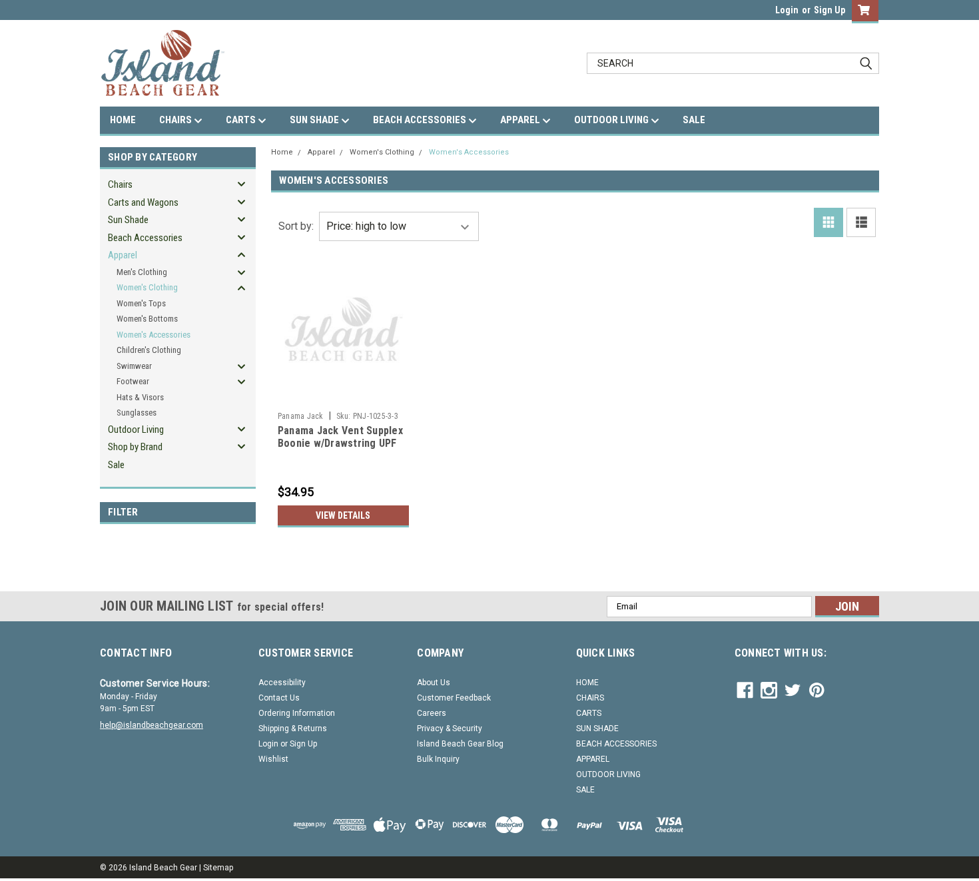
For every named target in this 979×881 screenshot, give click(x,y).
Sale (116, 465)
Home (282, 152)
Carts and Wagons (143, 202)
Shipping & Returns (292, 728)
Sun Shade (128, 220)
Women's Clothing (147, 287)
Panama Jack (301, 416)
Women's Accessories (153, 335)
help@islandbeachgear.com (151, 725)
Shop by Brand (135, 447)
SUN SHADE (315, 120)
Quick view (343, 395)
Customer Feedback (454, 698)
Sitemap (218, 867)
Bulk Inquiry (438, 759)
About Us (433, 682)
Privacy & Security (449, 728)
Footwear (133, 381)
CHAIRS (176, 120)
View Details (343, 515)
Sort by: (296, 226)
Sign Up (829, 10)
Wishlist (273, 759)
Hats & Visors (140, 397)
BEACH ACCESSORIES (420, 120)
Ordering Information (296, 713)
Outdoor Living (136, 430)
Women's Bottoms (147, 319)
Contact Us (279, 698)
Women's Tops (141, 303)
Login (787, 10)
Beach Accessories (145, 238)
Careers (431, 713)
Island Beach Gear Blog (460, 743)
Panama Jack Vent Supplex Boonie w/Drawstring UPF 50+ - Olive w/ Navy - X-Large (340, 450)
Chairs (120, 184)
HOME (123, 120)
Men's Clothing (142, 272)
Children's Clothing (149, 350)
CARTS (242, 120)
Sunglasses (137, 413)
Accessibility (282, 682)
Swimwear (134, 366)
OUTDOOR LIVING (612, 120)
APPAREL (521, 120)
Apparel (122, 255)
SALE (694, 120)
